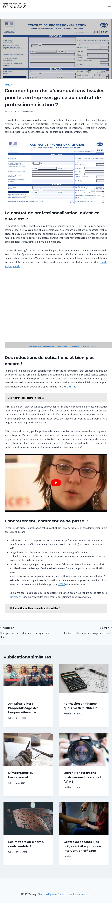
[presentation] (28, 680)
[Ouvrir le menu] (109, 6)
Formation (10, 85)
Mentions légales (47, 894)
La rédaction (74, 894)
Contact (61, 894)
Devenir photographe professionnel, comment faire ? (83, 777)
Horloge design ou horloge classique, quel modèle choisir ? (26, 633)
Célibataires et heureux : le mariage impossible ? (87, 631)
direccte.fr (15, 597)
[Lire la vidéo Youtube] (56, 483)
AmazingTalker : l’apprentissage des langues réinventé (23, 708)
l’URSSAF (70, 386)
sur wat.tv (61, 346)
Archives (86, 894)
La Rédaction (13, 111)
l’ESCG (61, 584)
